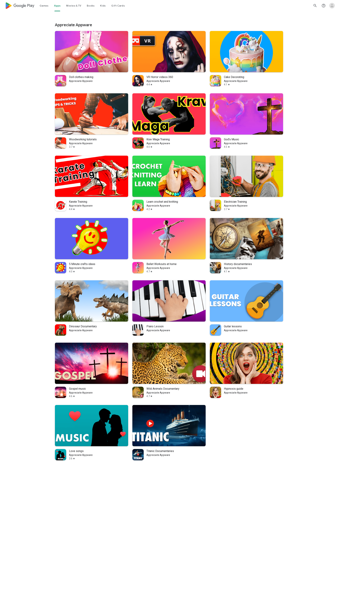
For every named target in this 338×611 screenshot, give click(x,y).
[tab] (44, 5)
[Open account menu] (332, 5)
